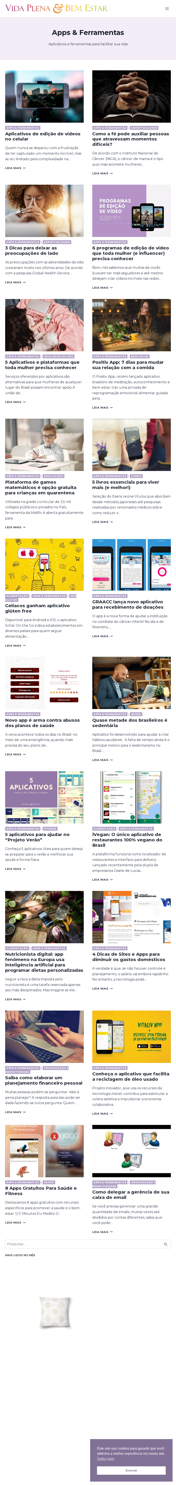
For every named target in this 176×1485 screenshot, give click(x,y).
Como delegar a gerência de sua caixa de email (130, 1194)
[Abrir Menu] (167, 8)
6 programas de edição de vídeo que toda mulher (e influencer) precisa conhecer (130, 253)
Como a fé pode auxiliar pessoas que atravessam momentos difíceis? (130, 139)
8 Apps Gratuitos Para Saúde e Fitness (41, 1190)
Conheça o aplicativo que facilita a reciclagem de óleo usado (130, 1076)
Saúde (136, 714)
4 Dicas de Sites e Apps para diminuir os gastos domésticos (128, 956)
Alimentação (17, 596)
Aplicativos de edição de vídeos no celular (42, 136)
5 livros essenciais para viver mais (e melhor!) (125, 484)
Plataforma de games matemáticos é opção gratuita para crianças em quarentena (40, 487)
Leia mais (15, 168)
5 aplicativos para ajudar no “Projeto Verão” (37, 837)
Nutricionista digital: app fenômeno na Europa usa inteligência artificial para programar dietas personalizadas (44, 962)
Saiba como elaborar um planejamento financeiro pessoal (43, 1080)
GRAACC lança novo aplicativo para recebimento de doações (128, 604)
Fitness (50, 828)
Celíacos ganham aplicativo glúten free (37, 608)
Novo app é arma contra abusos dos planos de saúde (42, 722)
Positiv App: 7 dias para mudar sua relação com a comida (128, 364)
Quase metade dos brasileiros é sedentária (129, 722)
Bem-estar (139, 356)
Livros (136, 476)
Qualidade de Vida (58, 356)
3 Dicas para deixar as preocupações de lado (31, 250)
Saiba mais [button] (105, 1459)
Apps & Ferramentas (22, 127)
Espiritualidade (144, 127)
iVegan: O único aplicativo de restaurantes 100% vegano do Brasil (127, 840)
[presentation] (44, 96)
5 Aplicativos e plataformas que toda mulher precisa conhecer (42, 364)
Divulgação (53, 476)
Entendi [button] (131, 1470)
